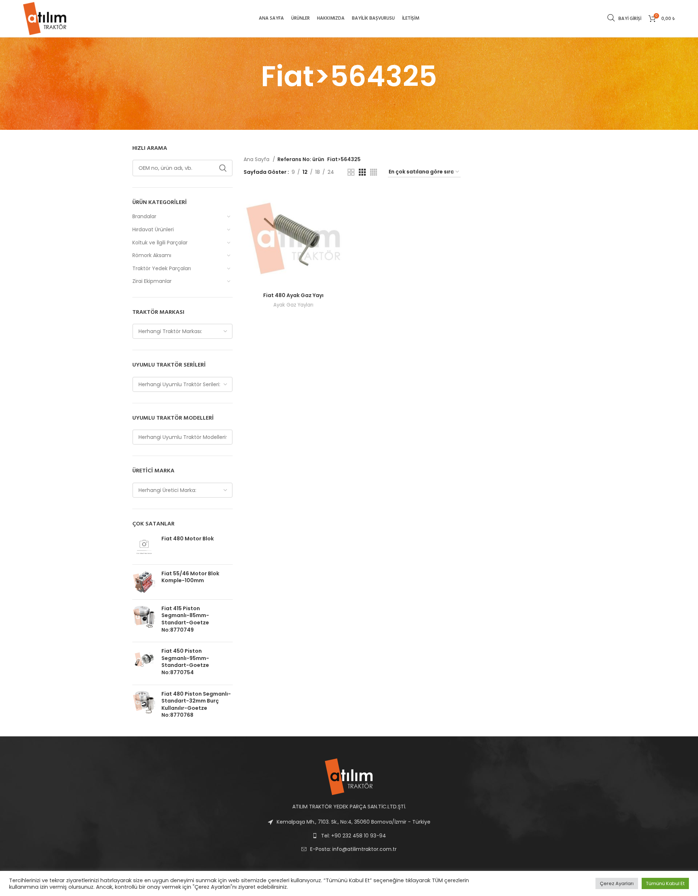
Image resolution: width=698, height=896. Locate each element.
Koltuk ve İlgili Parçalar (160, 242)
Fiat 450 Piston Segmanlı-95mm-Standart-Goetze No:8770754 (185, 662)
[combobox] (182, 331)
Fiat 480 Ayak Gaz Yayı (293, 295)
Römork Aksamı (151, 255)
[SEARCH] (223, 168)
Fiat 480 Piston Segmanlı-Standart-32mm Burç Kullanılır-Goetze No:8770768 (196, 705)
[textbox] (170, 331)
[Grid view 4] (373, 172)
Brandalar (144, 216)
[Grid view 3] (362, 172)
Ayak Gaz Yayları (293, 304)
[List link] (349, 849)
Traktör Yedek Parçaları (161, 268)
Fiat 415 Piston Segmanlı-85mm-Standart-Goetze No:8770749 (185, 619)
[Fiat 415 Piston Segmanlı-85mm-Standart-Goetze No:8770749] (144, 620)
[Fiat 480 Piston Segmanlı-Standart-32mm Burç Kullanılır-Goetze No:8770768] (144, 706)
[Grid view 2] (351, 172)
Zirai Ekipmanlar (152, 281)
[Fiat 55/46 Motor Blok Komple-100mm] (144, 582)
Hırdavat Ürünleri (153, 229)
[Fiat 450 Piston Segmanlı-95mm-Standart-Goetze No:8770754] (144, 663)
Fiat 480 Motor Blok (187, 538)
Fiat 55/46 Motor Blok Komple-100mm (190, 577)
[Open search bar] (611, 17)
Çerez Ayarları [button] (617, 883)
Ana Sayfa (257, 159)
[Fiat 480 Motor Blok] (144, 547)
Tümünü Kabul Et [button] (665, 883)
